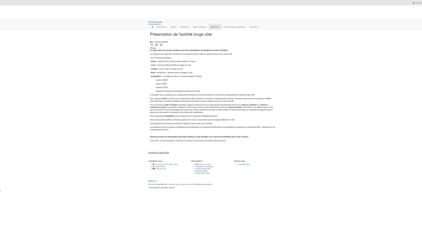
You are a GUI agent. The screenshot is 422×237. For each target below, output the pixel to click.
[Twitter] (156, 45)
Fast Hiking (254, 27)
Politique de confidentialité (205, 166)
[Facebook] (152, 45)
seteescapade (158, 152)
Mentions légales (201, 171)
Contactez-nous (160, 169)
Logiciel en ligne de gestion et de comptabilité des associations (190, 184)
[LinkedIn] (161, 45)
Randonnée (184, 27)
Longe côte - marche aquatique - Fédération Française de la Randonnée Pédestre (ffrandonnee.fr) (188, 140)
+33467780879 (160, 166)
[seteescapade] (155, 21)
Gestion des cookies (203, 173)
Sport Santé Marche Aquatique (234, 27)
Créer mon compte (204, 164)
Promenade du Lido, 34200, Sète (165, 164)
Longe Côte (214, 27)
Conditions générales (203, 169)
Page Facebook (243, 164)
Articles (173, 27)
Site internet (152, 184)
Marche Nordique (199, 27)
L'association (161, 27)
